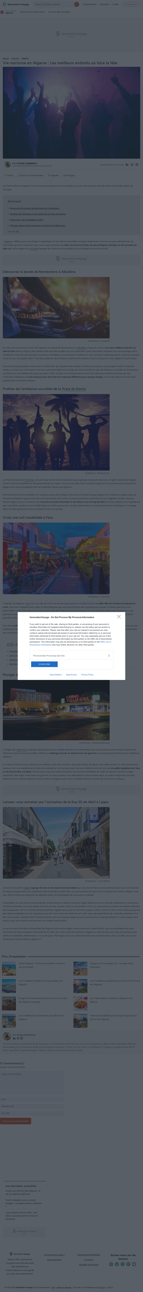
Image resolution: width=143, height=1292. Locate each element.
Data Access (71, 674)
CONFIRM (44, 664)
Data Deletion (56, 674)
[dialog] (71, 646)
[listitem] (71, 655)
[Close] (119, 617)
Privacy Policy (87, 674)
